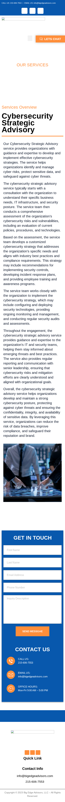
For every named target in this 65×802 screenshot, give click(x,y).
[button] (30, 38)
